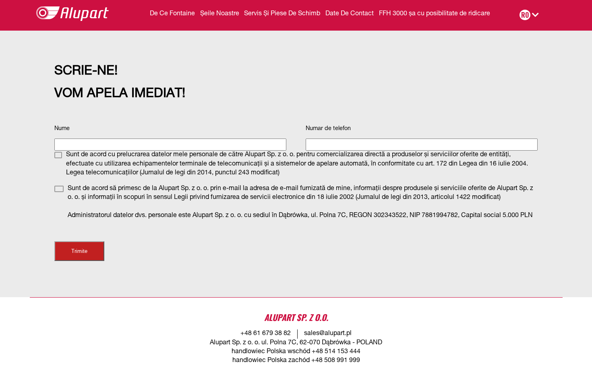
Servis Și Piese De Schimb (282, 14)
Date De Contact (349, 14)
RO (525, 15)
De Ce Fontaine (172, 14)
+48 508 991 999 (335, 361)
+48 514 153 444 (336, 352)
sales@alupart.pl (328, 334)
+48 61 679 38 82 (265, 334)
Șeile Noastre (219, 14)
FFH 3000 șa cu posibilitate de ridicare (434, 14)
